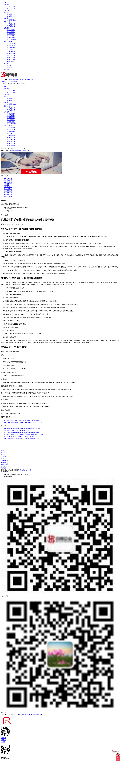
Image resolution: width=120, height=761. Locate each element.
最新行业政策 (8, 41)
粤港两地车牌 (11, 53)
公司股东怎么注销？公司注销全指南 (17, 430)
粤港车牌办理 (11, 26)
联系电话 (3, 740)
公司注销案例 (11, 32)
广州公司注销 (11, 45)
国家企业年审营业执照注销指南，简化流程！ (20, 436)
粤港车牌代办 (8, 22)
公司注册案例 (11, 30)
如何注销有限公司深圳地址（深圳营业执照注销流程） (22, 428)
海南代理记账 (11, 47)
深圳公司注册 (11, 43)
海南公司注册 (11, 55)
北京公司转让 (11, 51)
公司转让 (6, 18)
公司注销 (6, 10)
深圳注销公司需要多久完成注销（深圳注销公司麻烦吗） (22, 420)
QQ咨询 (3, 742)
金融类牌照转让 (11, 20)
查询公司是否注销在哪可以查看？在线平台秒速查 (21, 438)
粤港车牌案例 (11, 34)
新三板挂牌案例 (11, 39)
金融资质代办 (11, 14)
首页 (5, 2)
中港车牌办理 (11, 24)
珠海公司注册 (11, 57)
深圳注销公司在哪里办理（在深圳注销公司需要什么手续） (23, 422)
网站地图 (6, 69)
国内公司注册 (11, 6)
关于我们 (6, 63)
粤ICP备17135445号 (25, 470)
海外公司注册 (11, 8)
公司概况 (9, 65)
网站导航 (3, 738)
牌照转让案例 (11, 36)
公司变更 (9, 49)
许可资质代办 (11, 16)
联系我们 (9, 67)
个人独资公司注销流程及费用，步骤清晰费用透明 (21, 432)
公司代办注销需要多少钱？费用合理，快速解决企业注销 (23, 434)
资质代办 (6, 12)
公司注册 (6, 4)
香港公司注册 (11, 59)
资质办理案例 (11, 38)
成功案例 (6, 28)
